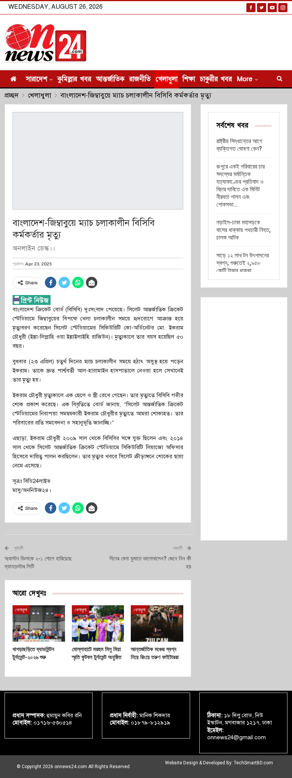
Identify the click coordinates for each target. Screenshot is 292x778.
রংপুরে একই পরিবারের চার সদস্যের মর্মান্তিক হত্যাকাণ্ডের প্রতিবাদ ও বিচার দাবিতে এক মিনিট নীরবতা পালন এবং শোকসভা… (240, 185)
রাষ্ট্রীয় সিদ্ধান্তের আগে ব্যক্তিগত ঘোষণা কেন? (239, 144)
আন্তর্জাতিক (110, 79)
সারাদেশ (36, 79)
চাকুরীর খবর (216, 79)
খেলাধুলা (167, 79)
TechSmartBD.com (253, 762)
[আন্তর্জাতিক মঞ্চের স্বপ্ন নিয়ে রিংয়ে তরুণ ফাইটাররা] (157, 623)
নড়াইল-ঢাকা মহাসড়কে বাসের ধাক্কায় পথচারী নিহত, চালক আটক (243, 230)
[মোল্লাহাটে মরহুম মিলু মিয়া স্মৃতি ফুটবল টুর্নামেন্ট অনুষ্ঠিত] (98, 623)
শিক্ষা (188, 79)
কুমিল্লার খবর (74, 79)
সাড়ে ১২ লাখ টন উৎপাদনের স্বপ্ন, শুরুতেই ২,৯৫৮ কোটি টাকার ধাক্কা (242, 263)
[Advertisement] (243, 419)
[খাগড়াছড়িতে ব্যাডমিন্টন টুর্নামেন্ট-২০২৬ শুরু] (39, 623)
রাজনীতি (140, 79)
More (244, 79)
